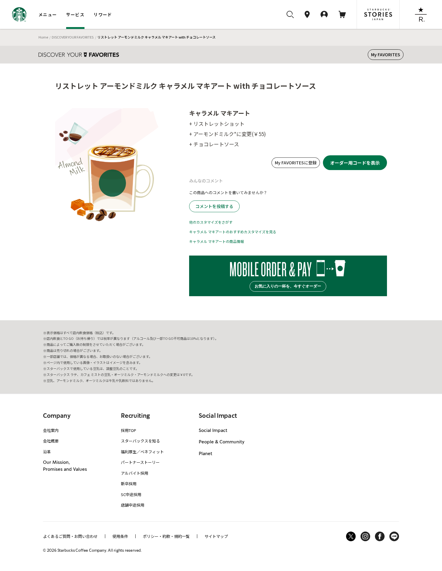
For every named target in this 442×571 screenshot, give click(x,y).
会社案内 (51, 430)
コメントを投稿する (214, 206)
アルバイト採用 (134, 473)
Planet (205, 454)
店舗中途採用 (132, 505)
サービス (75, 14)
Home (43, 37)
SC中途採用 (131, 494)
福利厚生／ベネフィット (142, 452)
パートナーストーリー (140, 462)
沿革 (47, 452)
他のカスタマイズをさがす (210, 222)
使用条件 (120, 536)
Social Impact (213, 431)
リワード (103, 14)
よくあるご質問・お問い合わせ (70, 536)
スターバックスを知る (140, 441)
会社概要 (51, 441)
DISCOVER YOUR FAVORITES (73, 37)
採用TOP (128, 430)
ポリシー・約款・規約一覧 (166, 536)
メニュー (47, 14)
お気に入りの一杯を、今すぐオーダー (288, 286)
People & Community (221, 442)
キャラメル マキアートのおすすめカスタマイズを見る (232, 231)
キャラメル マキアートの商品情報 (216, 241)
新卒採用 (129, 483)
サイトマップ (216, 536)
